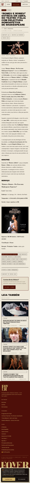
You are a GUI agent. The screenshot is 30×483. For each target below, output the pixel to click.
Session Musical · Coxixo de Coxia (10, 420)
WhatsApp (5, 34)
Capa (8, 4)
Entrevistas (4, 407)
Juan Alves (17, 256)
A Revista (4, 427)
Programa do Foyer (7, 413)
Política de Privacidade (9, 475)
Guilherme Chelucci (7, 256)
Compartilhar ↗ (23, 325)
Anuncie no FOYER (6, 436)
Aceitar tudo (8, 479)
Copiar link (6, 37)
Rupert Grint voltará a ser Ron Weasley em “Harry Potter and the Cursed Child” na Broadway (14, 349)
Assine (17, 1)
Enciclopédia (5, 429)
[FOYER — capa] (2, 4)
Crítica (25, 4)
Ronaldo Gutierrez (7, 263)
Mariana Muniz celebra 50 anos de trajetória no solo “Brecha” (15, 322)
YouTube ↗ (4, 438)
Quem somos (5, 431)
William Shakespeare (19, 263)
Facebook (21, 34)
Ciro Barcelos (22, 254)
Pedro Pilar (15, 259)
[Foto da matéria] (15, 309)
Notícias (16, 4)
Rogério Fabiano (6, 261)
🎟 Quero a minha (9, 287)
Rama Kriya (23, 259)
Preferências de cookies (8, 449)
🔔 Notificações (6, 452)
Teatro (4, 10)
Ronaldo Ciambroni (17, 261)
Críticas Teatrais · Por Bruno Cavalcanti (12, 415)
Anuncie (21, 1)
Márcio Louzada (6, 259)
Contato (4, 433)
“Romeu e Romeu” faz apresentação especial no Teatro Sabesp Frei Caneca (13, 376)
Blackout (26, 1)
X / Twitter (13, 34)
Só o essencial (21, 479)
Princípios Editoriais (7, 443)
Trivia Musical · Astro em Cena (9, 418)
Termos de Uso (5, 447)
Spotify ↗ (4, 440)
